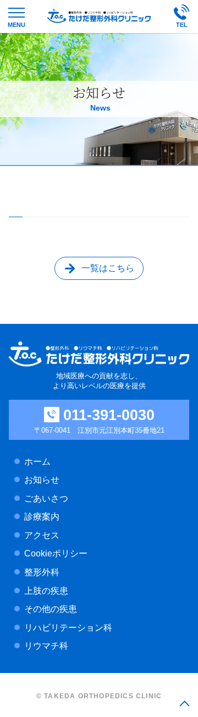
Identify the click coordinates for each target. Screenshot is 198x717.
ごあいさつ (46, 498)
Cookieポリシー (55, 553)
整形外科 (41, 572)
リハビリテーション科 (68, 627)
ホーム (37, 461)
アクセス (41, 535)
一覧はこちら (107, 268)
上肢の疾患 (46, 590)
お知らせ (41, 479)
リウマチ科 (46, 645)
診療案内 (41, 516)
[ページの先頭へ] (184, 703)
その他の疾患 (50, 609)
